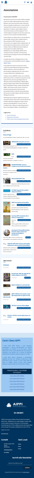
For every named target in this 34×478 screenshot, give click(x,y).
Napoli (5, 63)
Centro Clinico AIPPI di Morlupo (17, 386)
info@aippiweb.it (8, 449)
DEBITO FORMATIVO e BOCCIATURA (21, 285)
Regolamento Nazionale (13, 117)
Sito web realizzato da (18, 472)
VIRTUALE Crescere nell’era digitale (20, 305)
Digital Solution (26, 472)
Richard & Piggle (7, 135)
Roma (9, 63)
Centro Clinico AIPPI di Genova (17, 378)
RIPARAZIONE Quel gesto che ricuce (20, 141)
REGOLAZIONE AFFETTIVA (18, 178)
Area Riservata (4, 433)
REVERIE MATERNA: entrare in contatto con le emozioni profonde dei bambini (17, 166)
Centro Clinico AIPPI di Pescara (17, 381)
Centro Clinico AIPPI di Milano (17, 376)
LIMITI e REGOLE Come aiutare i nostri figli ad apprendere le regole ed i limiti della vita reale (16, 295)
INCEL (13, 154)
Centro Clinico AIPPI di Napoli (17, 389)
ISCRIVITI (27, 467)
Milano (27, 61)
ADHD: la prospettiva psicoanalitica (20, 202)
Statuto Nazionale (11, 115)
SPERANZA (6, 265)
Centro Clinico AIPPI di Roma (17, 384)
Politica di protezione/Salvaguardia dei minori (18, 119)
